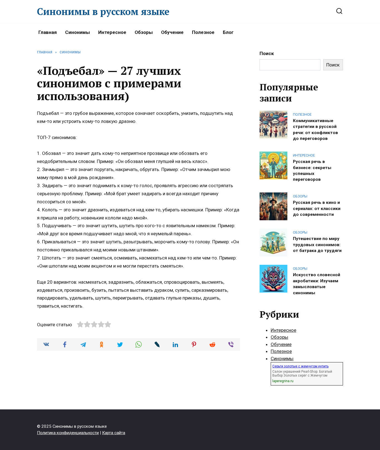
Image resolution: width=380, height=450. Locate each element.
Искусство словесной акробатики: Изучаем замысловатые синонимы (316, 283)
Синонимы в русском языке (103, 11)
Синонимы (77, 32)
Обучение (172, 32)
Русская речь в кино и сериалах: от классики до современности (316, 208)
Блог (228, 32)
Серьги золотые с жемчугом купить (300, 366)
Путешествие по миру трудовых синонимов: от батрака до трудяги (317, 244)
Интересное (112, 32)
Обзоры (144, 32)
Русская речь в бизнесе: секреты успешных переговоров (312, 170)
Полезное (203, 32)
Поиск (267, 53)
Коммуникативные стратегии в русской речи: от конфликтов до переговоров (315, 129)
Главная (47, 32)
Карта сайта (113, 432)
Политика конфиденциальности (68, 432)
